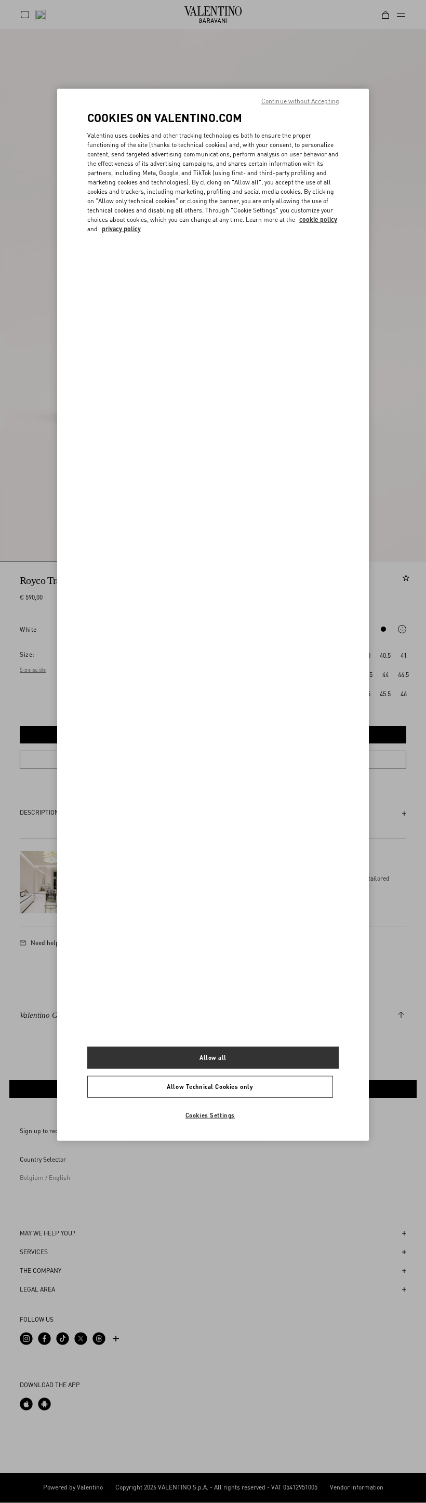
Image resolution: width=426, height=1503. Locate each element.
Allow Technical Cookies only (210, 1086)
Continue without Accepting (300, 101)
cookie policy (318, 219)
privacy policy (121, 228)
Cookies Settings (210, 1115)
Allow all (213, 1057)
